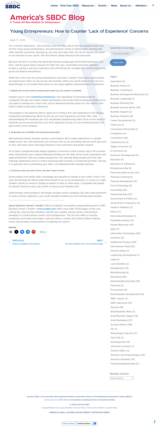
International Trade (120, 246)
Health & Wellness (119, 207)
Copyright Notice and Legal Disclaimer (57, 408)
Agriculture (116, 81)
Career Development (121, 120)
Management (117, 268)
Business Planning (119, 103)
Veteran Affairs (118, 351)
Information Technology (122, 233)
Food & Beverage (119, 186)
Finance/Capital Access (122, 173)
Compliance (116, 134)
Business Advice (118, 86)
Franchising (116, 190)
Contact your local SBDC (54, 400)
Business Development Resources (127, 94)
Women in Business (120, 359)
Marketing (115, 277)
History (114, 212)
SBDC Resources (118, 303)
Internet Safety (118, 251)
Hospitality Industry (120, 220)
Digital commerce (119, 147)
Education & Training (121, 164)
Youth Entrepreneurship (122, 364)
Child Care (115, 125)
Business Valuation (120, 116)
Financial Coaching (120, 177)
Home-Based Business (121, 216)
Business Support (119, 112)
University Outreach (120, 346)
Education (115, 160)
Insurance (115, 238)
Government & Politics (122, 199)
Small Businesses (119, 320)
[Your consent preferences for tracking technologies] (154, 421)
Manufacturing (117, 273)
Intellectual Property (120, 242)
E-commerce (116, 151)
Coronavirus (116, 138)
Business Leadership (120, 99)
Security (114, 307)
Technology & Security (122, 333)
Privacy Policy (79, 408)
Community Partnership (122, 129)
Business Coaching (120, 90)
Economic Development (122, 155)
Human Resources (119, 225)
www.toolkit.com (46, 209)
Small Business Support (122, 316)
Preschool (115, 286)
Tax (112, 329)
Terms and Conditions (96, 408)
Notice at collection (69, 423)
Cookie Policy (111, 408)
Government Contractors (123, 203)
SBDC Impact (117, 299)
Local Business (117, 264)
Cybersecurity (117, 142)
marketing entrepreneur (43, 97)
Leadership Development (123, 255)
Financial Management (122, 181)
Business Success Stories (123, 107)
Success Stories (118, 325)
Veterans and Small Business (125, 355)
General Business (119, 194)
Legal (113, 259)
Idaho (113, 229)
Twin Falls (115, 338)
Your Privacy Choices (83, 423)
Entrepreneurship (119, 168)
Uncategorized (118, 342)
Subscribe (118, 62)
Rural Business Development (125, 294)
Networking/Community (122, 281)
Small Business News (121, 312)
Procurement (117, 290)
